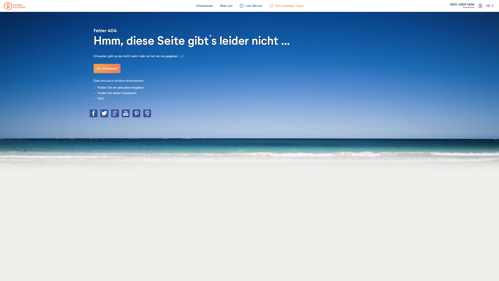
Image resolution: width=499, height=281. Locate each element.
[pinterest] (140, 113)
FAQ (100, 98)
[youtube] (130, 113)
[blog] (151, 113)
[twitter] (108, 113)
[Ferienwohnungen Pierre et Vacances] (15, 6)
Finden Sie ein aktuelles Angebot (120, 88)
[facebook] (97, 113)
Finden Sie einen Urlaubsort (116, 93)
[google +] (119, 113)
